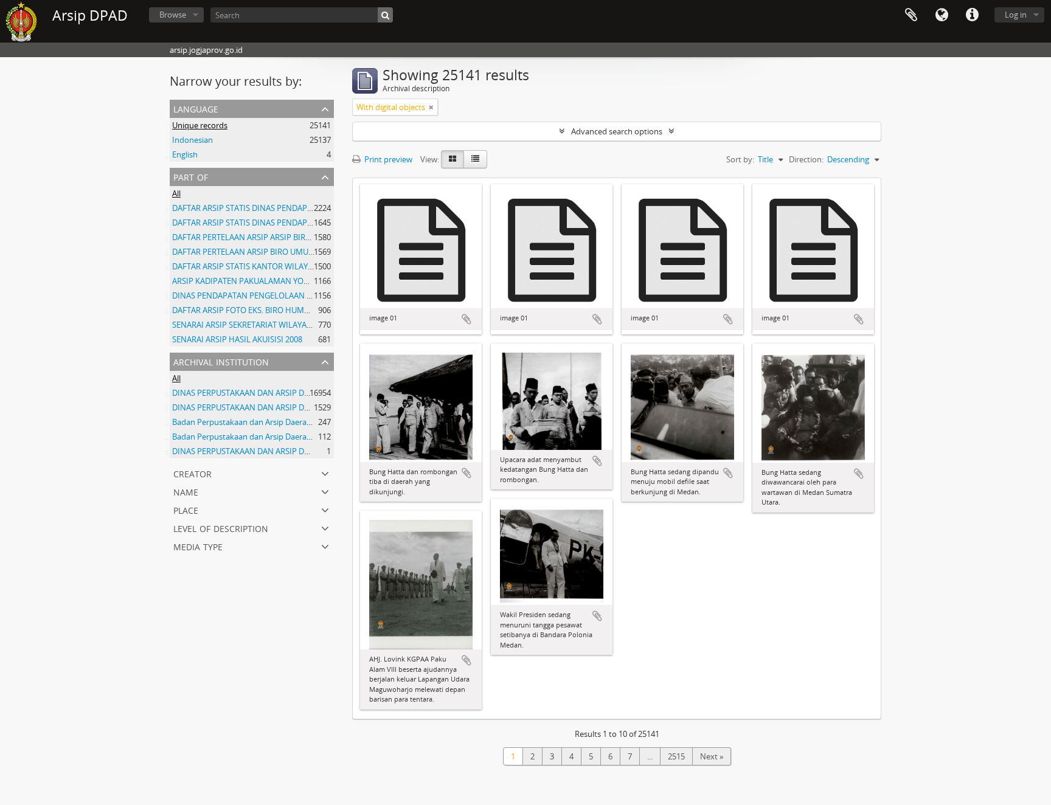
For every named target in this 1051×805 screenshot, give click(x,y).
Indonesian (192, 139)
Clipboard (911, 15)
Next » (711, 756)
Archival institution (221, 361)
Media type (198, 545)
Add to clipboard (466, 319)
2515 (676, 756)
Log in (1016, 14)
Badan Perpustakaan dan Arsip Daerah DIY (248, 436)
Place (185, 509)
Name (185, 491)
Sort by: (740, 159)
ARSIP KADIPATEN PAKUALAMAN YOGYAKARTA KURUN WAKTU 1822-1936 (304, 280)
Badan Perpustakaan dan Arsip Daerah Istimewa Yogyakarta (280, 421)
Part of (190, 176)
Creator (192, 473)
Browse (172, 14)
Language (941, 15)
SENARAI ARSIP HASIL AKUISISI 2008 (237, 339)
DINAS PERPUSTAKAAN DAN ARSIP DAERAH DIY (257, 392)
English (185, 154)
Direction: (806, 159)
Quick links (972, 15)
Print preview (387, 159)
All (176, 193)
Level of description (220, 527)
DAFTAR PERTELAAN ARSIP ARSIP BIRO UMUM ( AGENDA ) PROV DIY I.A (300, 237)
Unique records (199, 125)
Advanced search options (616, 131)
